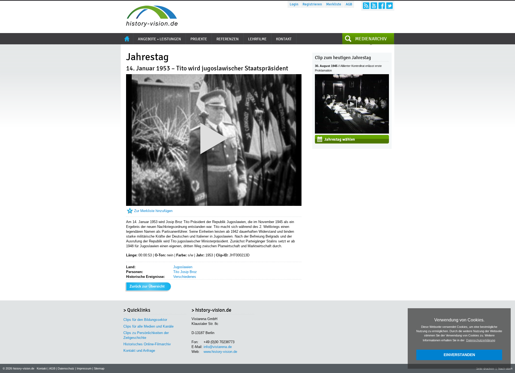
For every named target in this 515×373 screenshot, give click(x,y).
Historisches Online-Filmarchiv (147, 344)
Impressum (84, 368)
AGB (349, 4)
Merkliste (333, 4)
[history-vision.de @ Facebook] (381, 5)
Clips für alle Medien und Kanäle (148, 326)
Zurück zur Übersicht (147, 286)
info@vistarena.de (218, 347)
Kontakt (42, 368)
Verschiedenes (184, 277)
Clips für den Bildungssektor (145, 320)
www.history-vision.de (220, 352)
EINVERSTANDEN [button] (459, 355)
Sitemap (99, 368)
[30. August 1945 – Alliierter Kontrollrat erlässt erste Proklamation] (352, 132)
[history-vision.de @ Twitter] (389, 5)
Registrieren (312, 4)
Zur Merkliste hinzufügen (153, 211)
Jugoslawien (182, 267)
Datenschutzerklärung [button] (480, 340)
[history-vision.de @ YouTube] (374, 5)
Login (294, 4)
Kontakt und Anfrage (139, 351)
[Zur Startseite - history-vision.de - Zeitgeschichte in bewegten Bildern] (149, 25)
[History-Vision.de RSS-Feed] (366, 5)
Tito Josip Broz (185, 272)
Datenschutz (66, 368)
